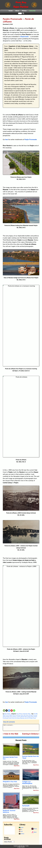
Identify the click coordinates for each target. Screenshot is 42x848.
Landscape (24, 713)
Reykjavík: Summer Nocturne (9, 811)
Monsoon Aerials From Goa (10, 758)
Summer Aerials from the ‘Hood (30, 757)
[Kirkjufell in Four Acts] (11, 775)
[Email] (4, 710)
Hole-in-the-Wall (11, 734)
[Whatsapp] (14, 710)
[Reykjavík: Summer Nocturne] (11, 800)
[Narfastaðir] (30, 799)
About (17, 11)
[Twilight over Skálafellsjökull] (30, 774)
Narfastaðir (26, 806)
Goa (17, 713)
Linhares (14, 716)
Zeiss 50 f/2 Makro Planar (30, 718)
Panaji (28, 716)
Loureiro (18, 716)
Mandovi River (24, 716)
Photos (24, 11)
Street (29, 713)
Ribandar (22, 718)
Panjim (32, 716)
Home (11, 11)
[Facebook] (9, 710)
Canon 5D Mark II (29, 715)
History (20, 713)
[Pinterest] (11, 710)
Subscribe (32, 11)
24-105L (36, 713)
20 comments (9, 722)
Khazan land (9, 716)
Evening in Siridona (30, 734)
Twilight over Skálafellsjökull (27, 782)
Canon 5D (23, 715)
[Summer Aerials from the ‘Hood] (30, 749)
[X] (6, 710)
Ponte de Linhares (16, 718)
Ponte (9, 718)
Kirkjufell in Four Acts (10, 781)
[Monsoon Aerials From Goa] (11, 749)
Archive (18, 715)
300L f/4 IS (5, 715)
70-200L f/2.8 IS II (12, 715)
